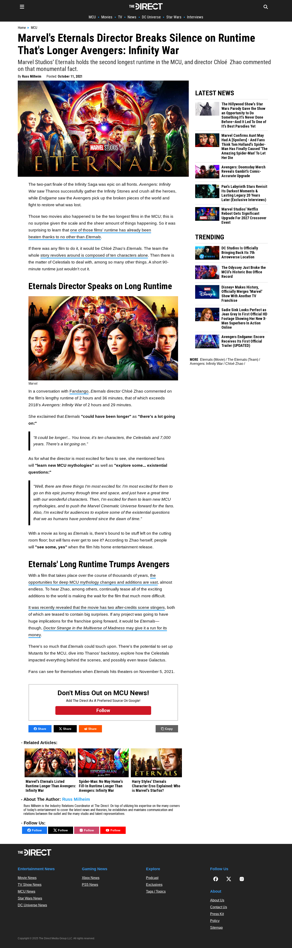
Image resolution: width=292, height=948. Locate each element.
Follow (37, 830)
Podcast (152, 878)
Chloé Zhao (234, 363)
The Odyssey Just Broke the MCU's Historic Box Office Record (243, 271)
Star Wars (173, 17)
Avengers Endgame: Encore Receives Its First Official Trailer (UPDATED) (242, 341)
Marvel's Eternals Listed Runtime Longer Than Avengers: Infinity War (51, 785)
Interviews (195, 17)
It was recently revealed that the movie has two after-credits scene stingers (96, 607)
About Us (217, 900)
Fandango (78, 391)
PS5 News (90, 884)
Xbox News (90, 878)
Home (22, 28)
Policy (215, 921)
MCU (92, 17)
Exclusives (154, 884)
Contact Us (218, 907)
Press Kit (217, 914)
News (132, 17)
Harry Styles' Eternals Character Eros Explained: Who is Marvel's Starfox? (156, 785)
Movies (106, 17)
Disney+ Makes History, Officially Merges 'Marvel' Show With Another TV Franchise (241, 294)
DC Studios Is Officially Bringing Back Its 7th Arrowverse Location (239, 252)
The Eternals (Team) (242, 359)
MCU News (26, 891)
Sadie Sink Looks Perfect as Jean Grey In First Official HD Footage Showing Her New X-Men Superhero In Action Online (244, 319)
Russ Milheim (31, 76)
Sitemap (216, 927)
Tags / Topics (156, 891)
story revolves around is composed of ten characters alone (94, 255)
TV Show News (29, 884)
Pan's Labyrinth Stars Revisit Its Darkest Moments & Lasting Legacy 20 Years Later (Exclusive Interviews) (244, 193)
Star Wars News (30, 898)
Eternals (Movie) (212, 359)
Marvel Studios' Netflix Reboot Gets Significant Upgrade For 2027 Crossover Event (243, 216)
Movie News (27, 878)
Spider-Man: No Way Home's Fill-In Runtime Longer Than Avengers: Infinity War (101, 785)
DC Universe (151, 17)
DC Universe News (32, 905)
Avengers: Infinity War (206, 363)
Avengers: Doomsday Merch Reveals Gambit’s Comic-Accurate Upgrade (243, 171)
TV (120, 17)
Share (42, 728)
